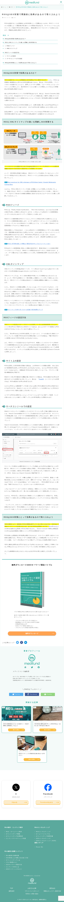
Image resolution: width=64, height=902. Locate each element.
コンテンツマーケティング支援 (16, 838)
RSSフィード (10, 46)
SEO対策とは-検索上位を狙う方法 (17, 857)
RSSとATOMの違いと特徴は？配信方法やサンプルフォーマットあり (29, 243)
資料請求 (11, 891)
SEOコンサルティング (43, 838)
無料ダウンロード (32, 633)
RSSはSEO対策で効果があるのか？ (15, 38)
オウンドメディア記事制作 (14, 836)
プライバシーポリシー (32, 891)
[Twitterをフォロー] (16, 694)
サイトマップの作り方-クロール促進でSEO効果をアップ (25, 309)
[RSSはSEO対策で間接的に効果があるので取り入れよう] (25, 642)
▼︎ (9, 35)
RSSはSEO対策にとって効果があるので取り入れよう (21, 62)
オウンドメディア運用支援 (44, 836)
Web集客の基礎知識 (12, 855)
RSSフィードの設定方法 (12, 52)
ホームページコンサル (43, 834)
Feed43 (41, 379)
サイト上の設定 (11, 56)
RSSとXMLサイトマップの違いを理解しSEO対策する (21, 42)
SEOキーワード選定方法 (14, 864)
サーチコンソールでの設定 (14, 58)
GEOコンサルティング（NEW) (46, 840)
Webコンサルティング (43, 831)
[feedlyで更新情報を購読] (48, 694)
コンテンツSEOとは (12, 866)
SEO (14, 17)
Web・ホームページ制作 (14, 831)
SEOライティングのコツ (14, 869)
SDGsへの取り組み (32, 893)
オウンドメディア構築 (13, 834)
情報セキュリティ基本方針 (52, 891)
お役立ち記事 (32, 888)
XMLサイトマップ (11, 48)
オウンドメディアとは (13, 860)
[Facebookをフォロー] (32, 694)
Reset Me (39, 847)
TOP (11, 888)
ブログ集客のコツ (11, 862)
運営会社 (52, 888)
